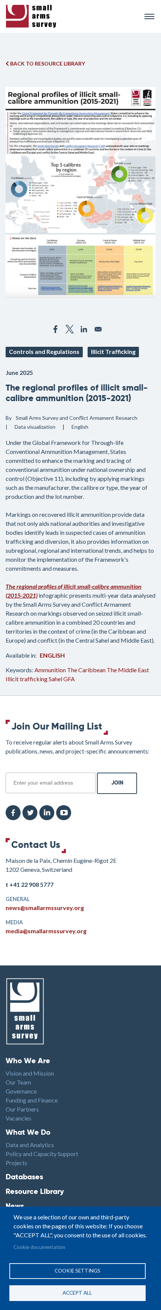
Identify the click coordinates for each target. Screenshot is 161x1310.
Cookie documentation (39, 1247)
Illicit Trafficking (113, 351)
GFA (69, 678)
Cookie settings (77, 1271)
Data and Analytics (30, 1144)
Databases (24, 1177)
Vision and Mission (30, 1073)
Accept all (77, 1293)
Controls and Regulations (44, 351)
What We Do (28, 1133)
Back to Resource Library (47, 63)
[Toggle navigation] (149, 16)
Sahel (55, 678)
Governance (21, 1091)
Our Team (18, 1082)
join (10, 768)
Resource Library (35, 1192)
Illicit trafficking (27, 678)
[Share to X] (69, 329)
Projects (16, 1162)
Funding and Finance (32, 1100)
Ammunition (50, 669)
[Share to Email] (98, 329)
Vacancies (18, 1118)
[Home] (72, 16)
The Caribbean (86, 669)
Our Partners (22, 1109)
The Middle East (128, 669)
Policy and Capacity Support (42, 1153)
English (52, 655)
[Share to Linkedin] (83, 329)
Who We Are (28, 1061)
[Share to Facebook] (55, 329)
